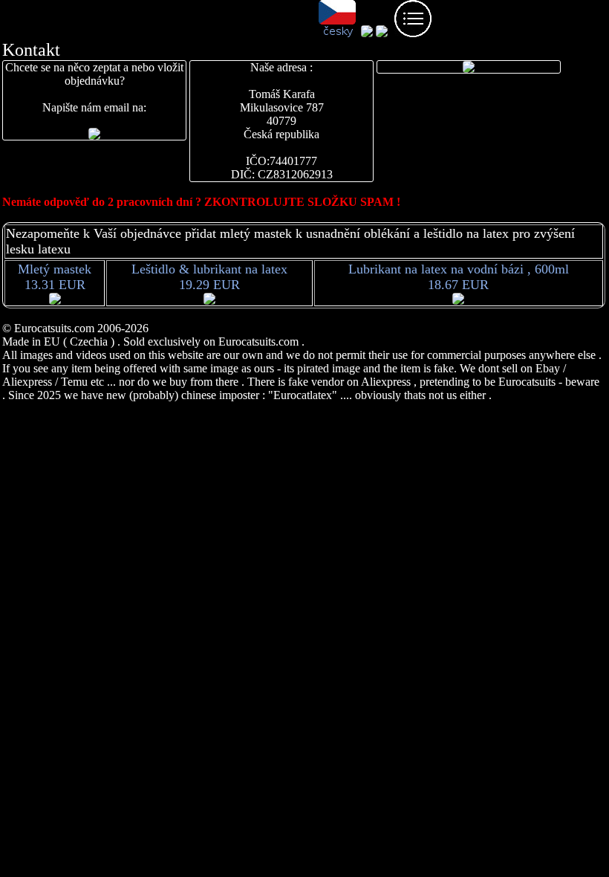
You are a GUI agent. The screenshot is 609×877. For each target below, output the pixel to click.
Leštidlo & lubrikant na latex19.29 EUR (209, 277)
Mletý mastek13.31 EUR (54, 277)
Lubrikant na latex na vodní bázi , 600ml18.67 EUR (458, 277)
